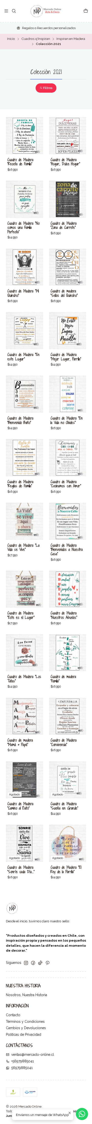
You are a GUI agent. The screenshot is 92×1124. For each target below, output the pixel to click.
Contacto (13, 1015)
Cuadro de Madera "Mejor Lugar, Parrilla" (66, 356)
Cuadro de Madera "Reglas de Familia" (20, 484)
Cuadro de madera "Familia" (63, 678)
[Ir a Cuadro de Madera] (24, 135)
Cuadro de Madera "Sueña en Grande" (64, 806)
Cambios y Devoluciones (26, 1028)
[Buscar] (13, 11)
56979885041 (22, 1068)
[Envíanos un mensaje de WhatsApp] (82, 1114)
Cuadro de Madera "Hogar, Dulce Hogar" (65, 162)
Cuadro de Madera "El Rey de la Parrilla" (66, 869)
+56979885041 (22, 1061)
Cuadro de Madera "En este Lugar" (23, 356)
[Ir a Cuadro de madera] (67, 267)
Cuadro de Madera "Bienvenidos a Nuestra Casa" (67, 549)
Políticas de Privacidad (23, 1034)
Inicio (11, 39)
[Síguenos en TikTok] (40, 962)
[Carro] (85, 11)
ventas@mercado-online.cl (32, 1055)
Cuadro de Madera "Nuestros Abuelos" (64, 615)
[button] (46, 88)
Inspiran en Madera (70, 39)
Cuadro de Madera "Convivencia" (64, 742)
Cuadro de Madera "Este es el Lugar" (20, 615)
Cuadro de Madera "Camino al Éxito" (20, 806)
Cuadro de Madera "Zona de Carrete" (64, 225)
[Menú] (6, 11)
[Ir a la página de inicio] (46, 11)
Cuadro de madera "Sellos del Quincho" (64, 293)
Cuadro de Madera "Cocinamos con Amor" (66, 484)
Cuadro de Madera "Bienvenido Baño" (20, 420)
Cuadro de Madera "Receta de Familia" (20, 162)
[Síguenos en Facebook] (33, 962)
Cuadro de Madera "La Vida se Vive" (23, 547)
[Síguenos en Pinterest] (47, 962)
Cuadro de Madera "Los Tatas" (24, 678)
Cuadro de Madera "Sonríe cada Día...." (20, 869)
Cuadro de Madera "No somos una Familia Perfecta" (23, 227)
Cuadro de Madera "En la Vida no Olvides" (67, 420)
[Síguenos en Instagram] (26, 962)
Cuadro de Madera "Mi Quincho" (23, 293)
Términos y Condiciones (25, 1022)
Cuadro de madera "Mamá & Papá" (20, 742)
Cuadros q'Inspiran (35, 39)
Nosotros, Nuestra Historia (26, 995)
